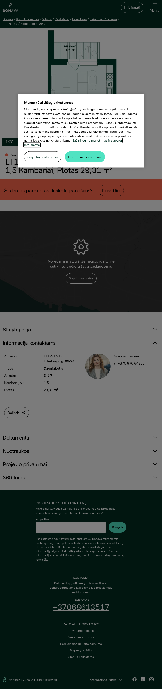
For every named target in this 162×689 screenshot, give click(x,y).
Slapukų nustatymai (42, 157)
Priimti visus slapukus (85, 157)
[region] (81, 131)
